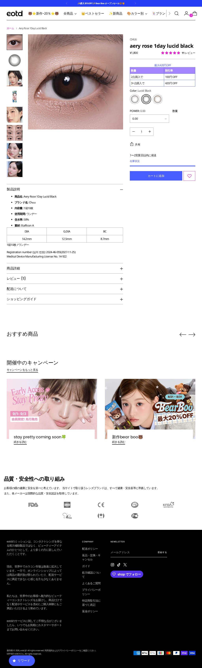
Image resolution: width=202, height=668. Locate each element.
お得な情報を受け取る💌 (49, 656)
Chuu (133, 39)
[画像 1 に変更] (14, 42)
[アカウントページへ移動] (185, 13)
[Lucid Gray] (135, 99)
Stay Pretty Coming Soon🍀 (40, 437)
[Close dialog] (93, 491)
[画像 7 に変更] (14, 151)
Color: (140, 90)
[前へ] (66, 3)
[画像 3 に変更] (14, 78)
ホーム (10, 28)
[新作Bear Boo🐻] (150, 409)
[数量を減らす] (133, 132)
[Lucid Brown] (158, 99)
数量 (175, 111)
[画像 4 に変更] (14, 96)
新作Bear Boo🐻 (127, 437)
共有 (137, 144)
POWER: (137, 111)
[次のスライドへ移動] (192, 334)
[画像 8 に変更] (14, 169)
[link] (49, 547)
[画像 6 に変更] (14, 133)
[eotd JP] (14, 13)
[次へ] (135, 3)
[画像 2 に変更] (14, 60)
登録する (162, 552)
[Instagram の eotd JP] (112, 565)
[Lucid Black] (146, 99)
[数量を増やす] (149, 132)
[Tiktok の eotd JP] (119, 565)
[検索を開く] (176, 13)
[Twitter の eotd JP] (125, 565)
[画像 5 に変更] (14, 115)
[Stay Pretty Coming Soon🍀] (52, 409)
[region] (162, 75)
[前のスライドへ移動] (183, 334)
